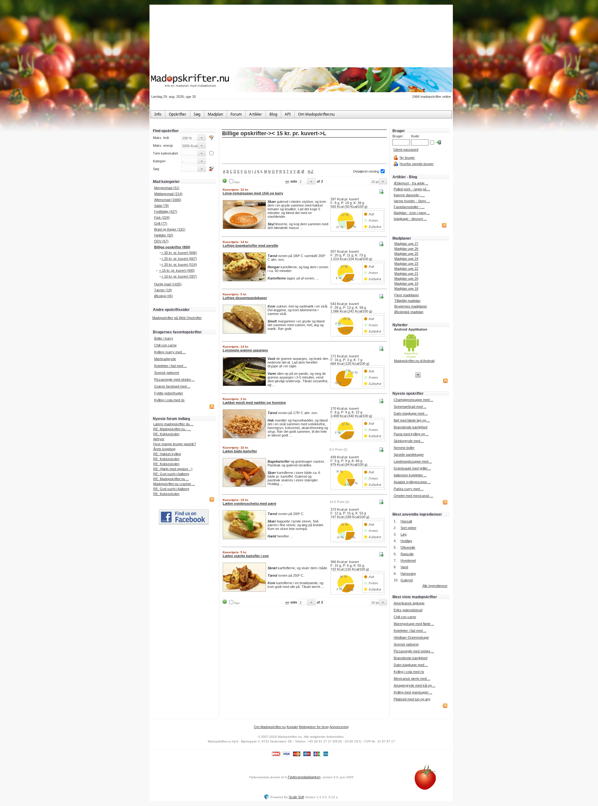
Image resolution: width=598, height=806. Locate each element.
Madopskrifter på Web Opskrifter (177, 318)
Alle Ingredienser (435, 586)
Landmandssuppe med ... (413, 461)
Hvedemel (408, 560)
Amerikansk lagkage (409, 603)
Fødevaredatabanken (304, 777)
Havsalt (406, 521)
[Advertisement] (304, 151)
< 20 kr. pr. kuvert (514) (179, 264)
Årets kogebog (164, 449)
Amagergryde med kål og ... (414, 685)
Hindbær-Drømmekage (411, 637)
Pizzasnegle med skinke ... (174, 379)
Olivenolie (408, 547)
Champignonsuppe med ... (413, 400)
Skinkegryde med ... (409, 441)
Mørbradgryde (165, 359)
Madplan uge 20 (406, 278)
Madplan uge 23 (406, 263)
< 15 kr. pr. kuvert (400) (177, 270)
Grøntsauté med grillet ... (412, 468)
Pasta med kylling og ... (411, 434)
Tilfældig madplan (407, 301)
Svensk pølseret (166, 372)
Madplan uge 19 (406, 283)
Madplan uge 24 (406, 258)
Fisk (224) (162, 217)
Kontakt (292, 727)
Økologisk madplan (408, 312)
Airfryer (158, 439)
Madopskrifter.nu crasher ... (174, 484)
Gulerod (407, 580)
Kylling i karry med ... (170, 352)
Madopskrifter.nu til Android (414, 361)
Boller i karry (163, 338)
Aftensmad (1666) (167, 200)
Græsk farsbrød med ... (172, 386)
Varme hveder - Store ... (412, 201)
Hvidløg (406, 541)
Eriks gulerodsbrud (408, 610)
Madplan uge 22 (406, 268)
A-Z (310, 171)
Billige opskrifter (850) (172, 247)
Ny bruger (407, 158)
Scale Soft (296, 797)
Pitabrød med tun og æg (412, 699)
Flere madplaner (406, 295)
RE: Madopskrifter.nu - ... (172, 429)
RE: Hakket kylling (167, 454)
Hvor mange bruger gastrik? (174, 444)
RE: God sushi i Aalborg (171, 474)
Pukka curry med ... (409, 489)
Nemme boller (404, 448)
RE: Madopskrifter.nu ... (171, 479)
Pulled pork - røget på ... (412, 189)
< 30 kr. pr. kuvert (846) (179, 253)
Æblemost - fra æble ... (411, 183)
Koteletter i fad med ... (170, 366)
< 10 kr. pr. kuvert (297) (179, 276)
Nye (237, 182)
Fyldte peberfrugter (168, 393)
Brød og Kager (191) (169, 229)
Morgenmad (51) (166, 188)
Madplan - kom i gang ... (412, 213)
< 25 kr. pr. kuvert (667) (179, 258)
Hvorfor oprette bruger (417, 164)
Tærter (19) (163, 290)
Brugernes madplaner (410, 306)
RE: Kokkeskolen (166, 434)
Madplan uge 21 (406, 273)
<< (287, 181)
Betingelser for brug (314, 727)
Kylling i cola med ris (169, 400)
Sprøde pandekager (409, 454)
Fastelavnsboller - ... (409, 207)
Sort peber (408, 528)
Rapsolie (407, 554)
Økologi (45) (163, 296)
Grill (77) (160, 223)
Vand (404, 567)
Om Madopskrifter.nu (270, 727)
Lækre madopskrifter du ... (173, 424)
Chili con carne (165, 345)
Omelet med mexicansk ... (413, 496)
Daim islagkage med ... (411, 413)
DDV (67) (161, 241)
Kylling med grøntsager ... (413, 692)
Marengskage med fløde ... (414, 624)
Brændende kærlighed (410, 427)
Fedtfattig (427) (165, 211)
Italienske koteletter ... (410, 475)
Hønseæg (408, 573)
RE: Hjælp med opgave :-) (172, 469)
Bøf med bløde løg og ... (412, 420)
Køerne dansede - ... (409, 195)
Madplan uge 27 (406, 244)
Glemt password (405, 149)
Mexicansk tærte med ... (412, 678)
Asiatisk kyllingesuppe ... (412, 482)
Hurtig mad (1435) (168, 284)
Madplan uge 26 (406, 248)
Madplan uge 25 (406, 253)
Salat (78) (161, 205)
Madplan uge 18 (406, 288)
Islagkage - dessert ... (410, 219)
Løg (403, 534)
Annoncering (339, 727)
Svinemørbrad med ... (410, 406)
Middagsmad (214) (168, 194)
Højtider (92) (163, 235)
